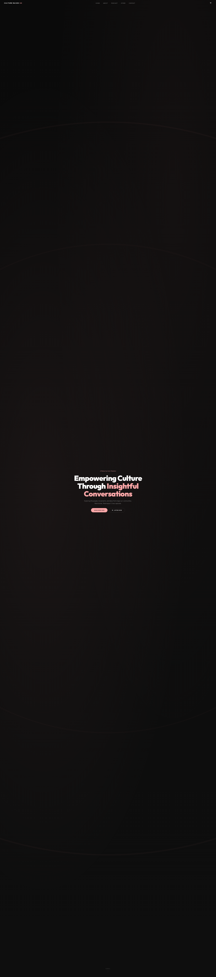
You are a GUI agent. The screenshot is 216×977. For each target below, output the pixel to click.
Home (98, 3)
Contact (132, 3)
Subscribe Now (99, 510)
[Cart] (210, 3)
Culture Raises (13, 3)
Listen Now (118, 510)
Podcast (114, 3)
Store (123, 3)
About (105, 3)
